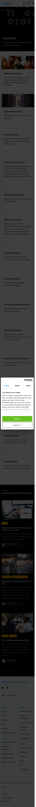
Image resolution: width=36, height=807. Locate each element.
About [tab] (28, 385)
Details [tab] (17, 385)
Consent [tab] (6, 385)
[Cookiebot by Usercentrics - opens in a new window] (24, 380)
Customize (16, 425)
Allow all (17, 419)
